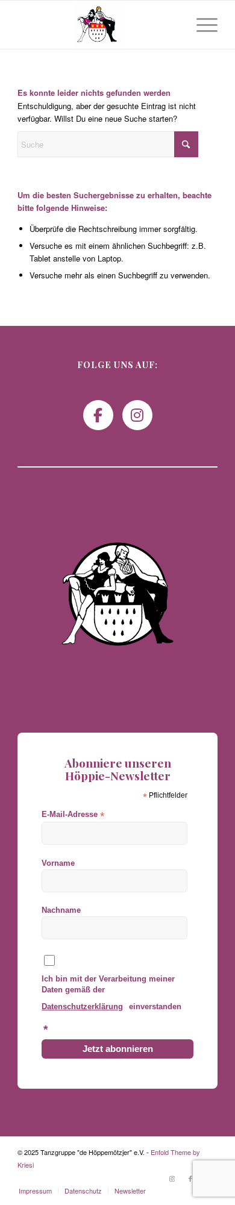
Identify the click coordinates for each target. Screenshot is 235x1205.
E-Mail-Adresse (73, 815)
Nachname (61, 910)
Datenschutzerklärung (82, 1006)
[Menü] (201, 25)
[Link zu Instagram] (172, 1178)
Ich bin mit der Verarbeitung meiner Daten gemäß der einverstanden (111, 1004)
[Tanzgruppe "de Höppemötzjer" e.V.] (97, 25)
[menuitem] (201, 25)
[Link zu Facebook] (190, 1178)
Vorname (58, 863)
